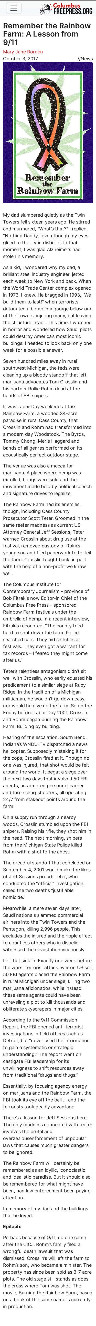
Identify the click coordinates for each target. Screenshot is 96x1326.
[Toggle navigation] (14, 8)
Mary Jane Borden (23, 51)
